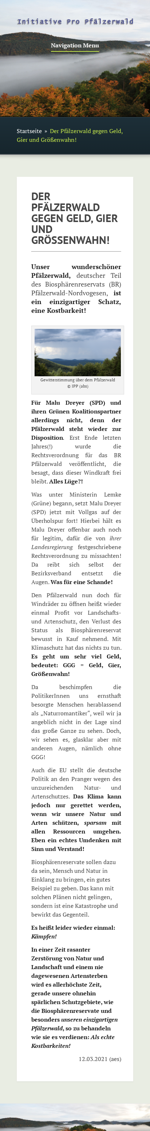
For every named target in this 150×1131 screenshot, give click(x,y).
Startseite (29, 131)
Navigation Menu (75, 45)
